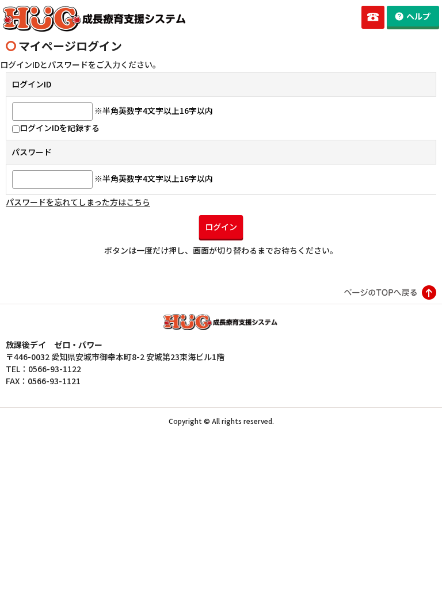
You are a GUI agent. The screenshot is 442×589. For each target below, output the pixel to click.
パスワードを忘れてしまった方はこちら (78, 202)
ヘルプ (418, 16)
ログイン (221, 226)
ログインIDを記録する (60, 127)
